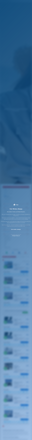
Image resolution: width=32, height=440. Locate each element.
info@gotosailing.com (16, 235)
